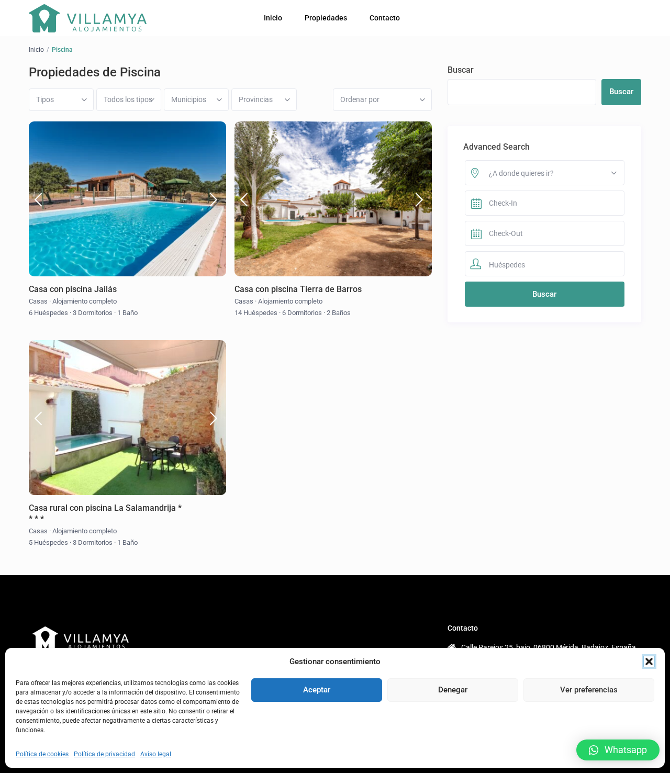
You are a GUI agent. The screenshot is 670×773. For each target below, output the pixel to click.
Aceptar (316, 689)
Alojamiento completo (84, 301)
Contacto (385, 18)
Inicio (273, 18)
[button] (649, 661)
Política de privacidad (104, 754)
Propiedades (326, 18)
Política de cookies (42, 754)
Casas (38, 301)
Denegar (452, 689)
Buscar (461, 70)
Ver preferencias (589, 689)
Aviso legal (155, 754)
